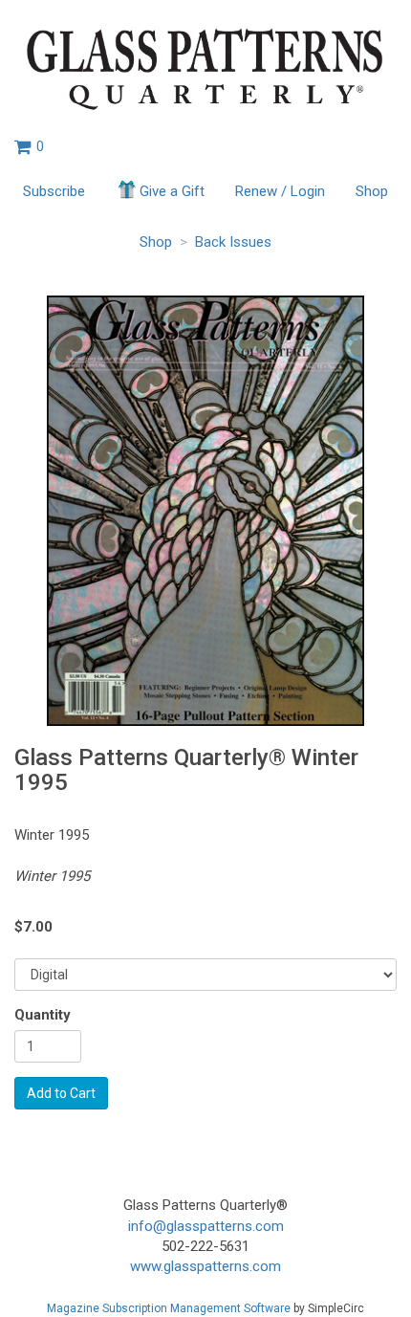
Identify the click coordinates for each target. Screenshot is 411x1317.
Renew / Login (280, 191)
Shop (372, 191)
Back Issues (233, 242)
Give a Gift (172, 191)
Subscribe (54, 191)
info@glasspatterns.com (206, 1226)
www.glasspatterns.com (205, 1266)
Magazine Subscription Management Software (169, 1308)
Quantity (42, 1014)
